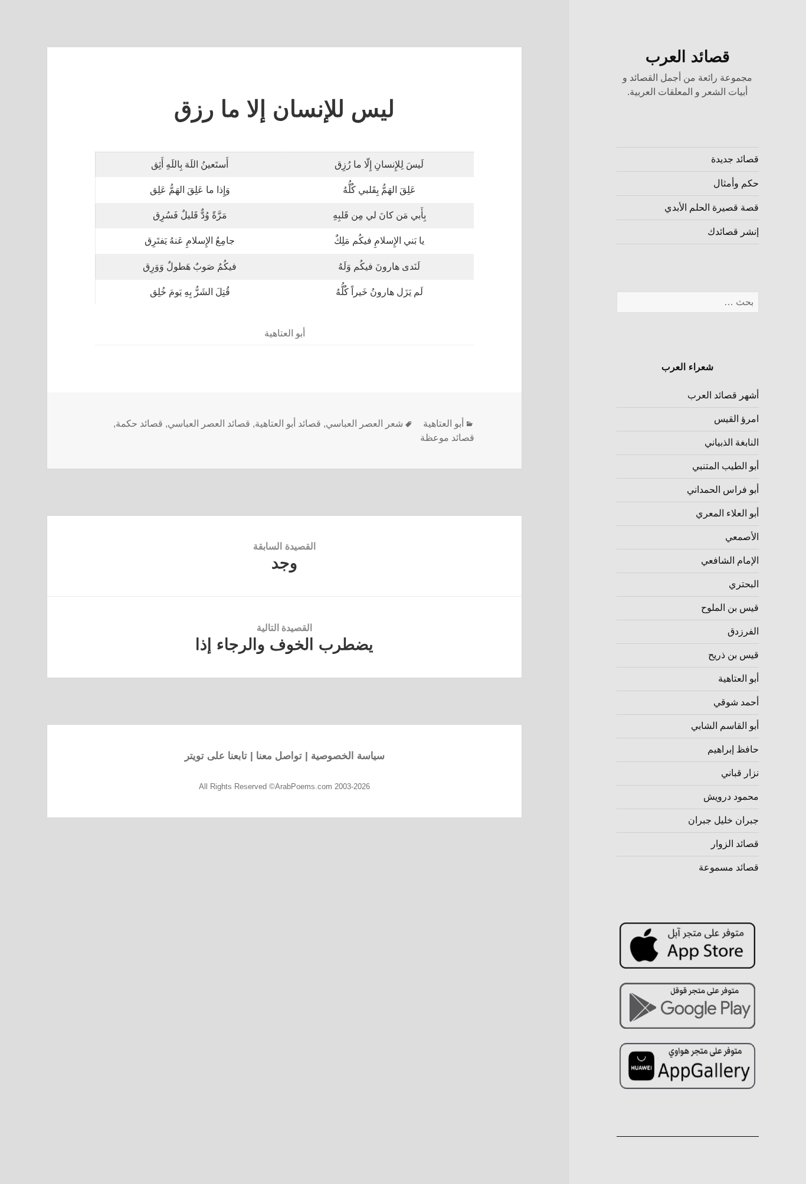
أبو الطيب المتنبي (725, 466)
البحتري (744, 584)
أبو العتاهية (738, 678)
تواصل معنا (279, 755)
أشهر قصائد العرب (723, 395)
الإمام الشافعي (730, 560)
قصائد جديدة (735, 159)
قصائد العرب (688, 57)
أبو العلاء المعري (727, 513)
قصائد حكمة (139, 423)
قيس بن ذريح (733, 655)
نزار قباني (740, 773)
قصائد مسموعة (729, 867)
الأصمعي (742, 537)
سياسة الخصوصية (348, 755)
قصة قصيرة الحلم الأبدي (711, 207)
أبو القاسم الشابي (725, 726)
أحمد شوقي (736, 702)
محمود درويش (731, 796)
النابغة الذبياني (732, 442)
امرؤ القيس (736, 419)
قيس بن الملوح (730, 608)
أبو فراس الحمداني (723, 490)
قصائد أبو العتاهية (288, 423)
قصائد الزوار (735, 844)
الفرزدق (743, 631)
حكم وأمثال (736, 183)
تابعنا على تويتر (216, 755)
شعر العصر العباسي (364, 423)
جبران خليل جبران (723, 820)
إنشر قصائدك (733, 232)
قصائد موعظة (447, 438)
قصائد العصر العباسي (209, 423)
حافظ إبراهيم (733, 749)
